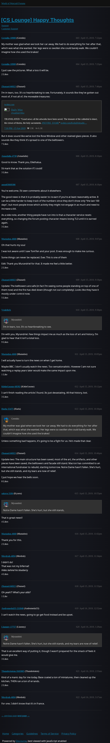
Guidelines (32, 733)
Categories (17, 733)
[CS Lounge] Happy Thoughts (37, 20)
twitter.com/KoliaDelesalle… (74, 123)
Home (5, 733)
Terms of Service (50, 733)
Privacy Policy (68, 733)
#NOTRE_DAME (50, 123)
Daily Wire (17, 109)
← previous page (9, 715)
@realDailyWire (17, 113)
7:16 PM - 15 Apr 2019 (14, 128)
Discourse (21, 741)
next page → (23, 715)
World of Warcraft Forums (13, 3)
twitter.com (9, 104)
